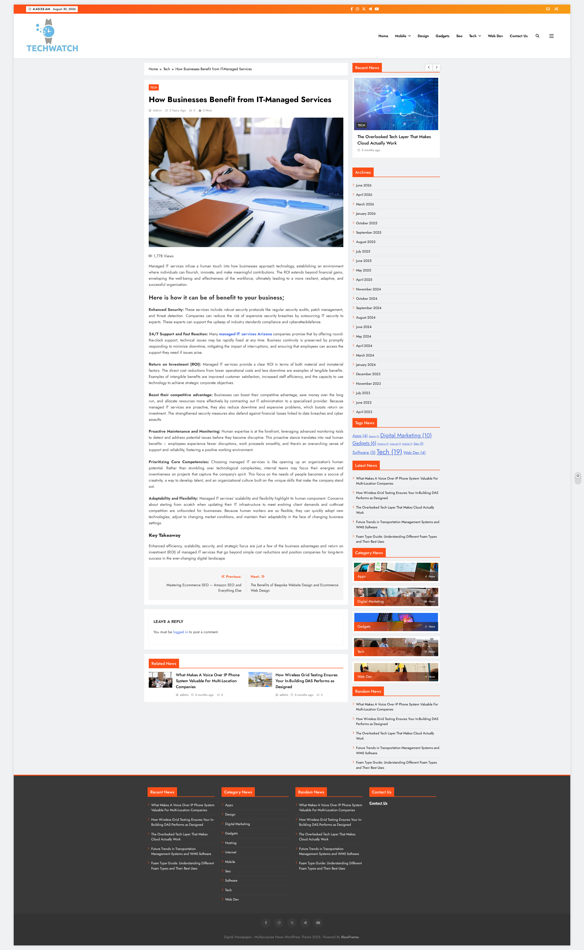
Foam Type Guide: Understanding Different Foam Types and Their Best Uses (182, 866)
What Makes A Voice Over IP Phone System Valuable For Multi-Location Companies (208, 681)
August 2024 (365, 317)
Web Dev (495, 36)
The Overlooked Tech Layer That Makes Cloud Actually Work (394, 140)
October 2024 (366, 298)
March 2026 (365, 204)
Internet (395, 444)
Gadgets (442, 36)
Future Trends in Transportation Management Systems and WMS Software (181, 851)
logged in (180, 632)
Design (423, 36)
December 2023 (368, 374)
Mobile (400, 36)
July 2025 (363, 251)
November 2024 (368, 289)
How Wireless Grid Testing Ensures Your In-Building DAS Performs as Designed (306, 681)
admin (157, 110)
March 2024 (365, 355)
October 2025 (366, 223)
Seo (459, 36)
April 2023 (364, 411)
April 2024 (364, 345)
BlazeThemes (350, 937)
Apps (360, 436)
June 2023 (363, 402)
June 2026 (364, 185)
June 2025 (363, 260)
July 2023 (363, 392)
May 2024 (363, 336)
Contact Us (519, 36)
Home (383, 36)
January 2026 (366, 213)
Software (363, 452)
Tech (473, 36)
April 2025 (364, 279)
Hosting (383, 444)
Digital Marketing (406, 435)
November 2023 (368, 383)
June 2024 (364, 326)
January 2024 (366, 364)
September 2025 (368, 232)
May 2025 (363, 270)
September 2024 (368, 307)
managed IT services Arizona (245, 334)
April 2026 (364, 194)
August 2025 (365, 241)
